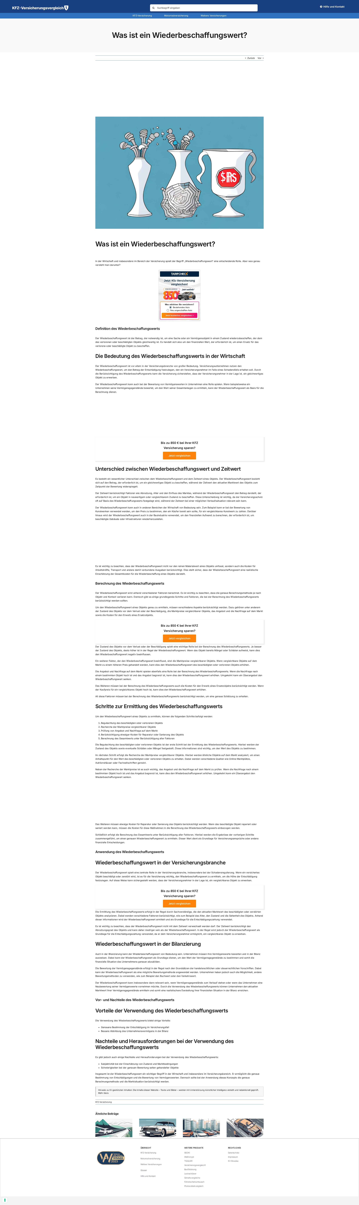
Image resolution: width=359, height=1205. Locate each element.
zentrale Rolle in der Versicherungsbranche (163, 872)
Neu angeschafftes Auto (181, 310)
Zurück (251, 58)
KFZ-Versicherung (103, 1102)
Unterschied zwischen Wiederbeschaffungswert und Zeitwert (168, 469)
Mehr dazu (103, 1093)
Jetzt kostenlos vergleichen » (179, 315)
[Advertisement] (179, 88)
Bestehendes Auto (181, 307)
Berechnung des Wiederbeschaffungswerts (129, 583)
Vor (259, 58)
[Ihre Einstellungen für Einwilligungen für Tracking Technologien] (5, 1200)
